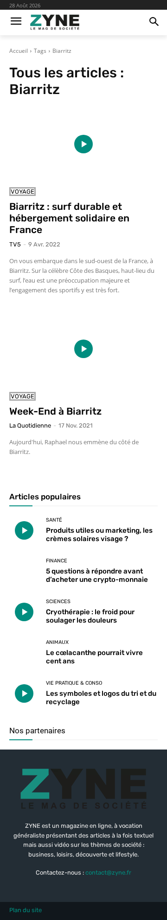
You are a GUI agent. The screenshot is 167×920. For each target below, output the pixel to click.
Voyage (22, 191)
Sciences (58, 601)
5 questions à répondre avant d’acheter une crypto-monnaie (97, 575)
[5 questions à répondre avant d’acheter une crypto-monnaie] (24, 571)
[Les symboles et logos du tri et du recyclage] (24, 693)
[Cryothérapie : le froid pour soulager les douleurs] (24, 612)
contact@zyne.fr (108, 872)
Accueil (18, 51)
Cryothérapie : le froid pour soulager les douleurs (90, 616)
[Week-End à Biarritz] (83, 349)
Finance (56, 560)
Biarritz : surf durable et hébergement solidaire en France (69, 218)
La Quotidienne (30, 425)
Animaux (57, 642)
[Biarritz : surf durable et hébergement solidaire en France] (83, 144)
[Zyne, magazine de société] (54, 22)
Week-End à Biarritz (55, 411)
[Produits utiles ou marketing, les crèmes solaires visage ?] (24, 530)
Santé (54, 520)
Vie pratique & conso (74, 683)
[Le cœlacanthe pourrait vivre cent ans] (24, 653)
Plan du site (25, 910)
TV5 (15, 244)
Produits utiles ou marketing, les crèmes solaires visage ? (99, 534)
